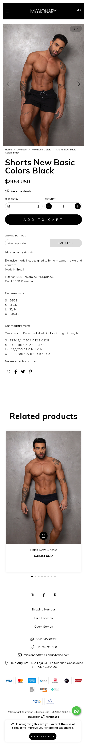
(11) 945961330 (46, 647)
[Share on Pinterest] (30, 371)
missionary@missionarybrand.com (47, 655)
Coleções (22, 149)
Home (8, 149)
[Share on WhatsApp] (8, 371)
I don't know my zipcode (19, 252)
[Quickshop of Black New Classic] (43, 536)
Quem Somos (43, 626)
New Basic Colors (41, 149)
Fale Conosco (43, 618)
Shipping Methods (44, 609)
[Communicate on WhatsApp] (76, 710)
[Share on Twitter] (23, 371)
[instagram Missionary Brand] (32, 595)
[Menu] (8, 11)
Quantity (50, 199)
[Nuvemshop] (44, 717)
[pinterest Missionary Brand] (55, 595)
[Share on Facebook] (16, 371)
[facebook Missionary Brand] (44, 595)
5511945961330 (46, 639)
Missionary (11, 199)
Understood (42, 736)
